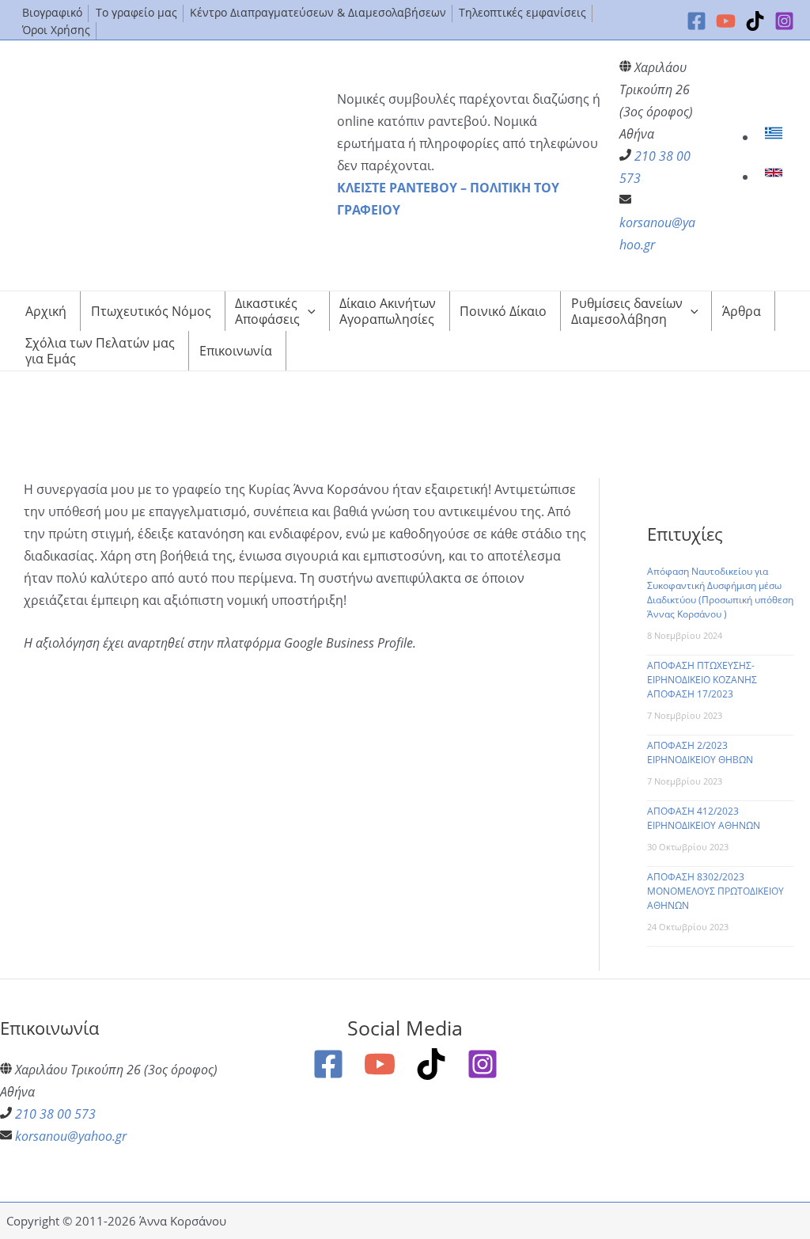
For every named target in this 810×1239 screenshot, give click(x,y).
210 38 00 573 (55, 1114)
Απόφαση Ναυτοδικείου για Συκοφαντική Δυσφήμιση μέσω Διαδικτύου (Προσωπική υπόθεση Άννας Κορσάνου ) (720, 592)
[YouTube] (726, 21)
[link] (775, 137)
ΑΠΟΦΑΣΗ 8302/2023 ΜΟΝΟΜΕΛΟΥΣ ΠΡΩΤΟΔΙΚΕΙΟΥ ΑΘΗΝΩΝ (715, 891)
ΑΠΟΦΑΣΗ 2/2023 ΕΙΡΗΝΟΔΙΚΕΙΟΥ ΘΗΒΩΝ (700, 752)
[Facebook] (696, 21)
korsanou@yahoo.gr (71, 1136)
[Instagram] (784, 21)
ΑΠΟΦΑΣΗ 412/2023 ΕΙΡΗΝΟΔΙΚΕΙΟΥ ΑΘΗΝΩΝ (703, 818)
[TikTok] (755, 21)
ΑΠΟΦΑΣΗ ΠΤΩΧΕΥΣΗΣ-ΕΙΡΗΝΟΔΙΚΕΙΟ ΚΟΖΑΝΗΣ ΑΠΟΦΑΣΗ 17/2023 (702, 680)
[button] (308, 311)
